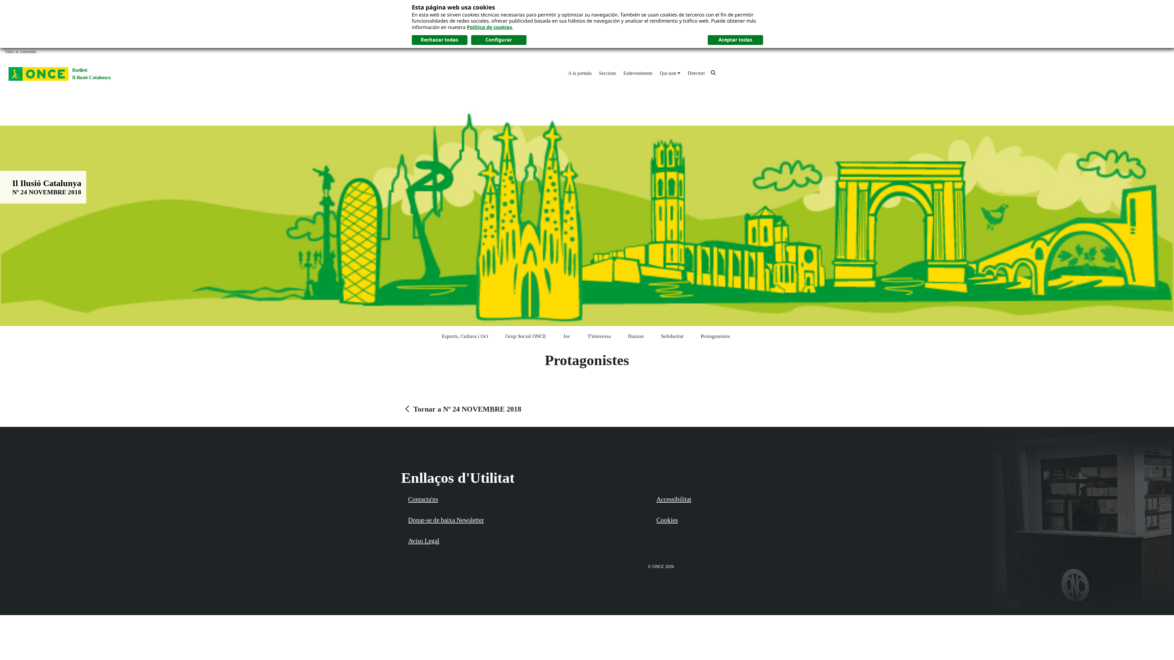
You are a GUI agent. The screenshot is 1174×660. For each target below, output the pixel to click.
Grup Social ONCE (525, 336)
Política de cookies (489, 27)
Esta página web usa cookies (453, 7)
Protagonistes (715, 336)
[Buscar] (713, 72)
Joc (566, 336)
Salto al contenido (20, 52)
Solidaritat (672, 336)
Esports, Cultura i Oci (465, 336)
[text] (462, 409)
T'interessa (599, 336)
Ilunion (636, 336)
